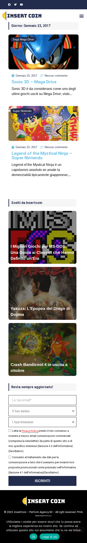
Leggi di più (49, 536)
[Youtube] (21, 4)
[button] (81, 15)
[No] (80, 529)
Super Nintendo (22, 111)
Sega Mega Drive (23, 39)
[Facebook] (9, 4)
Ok (33, 536)
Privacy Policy (30, 431)
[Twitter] (15, 4)
